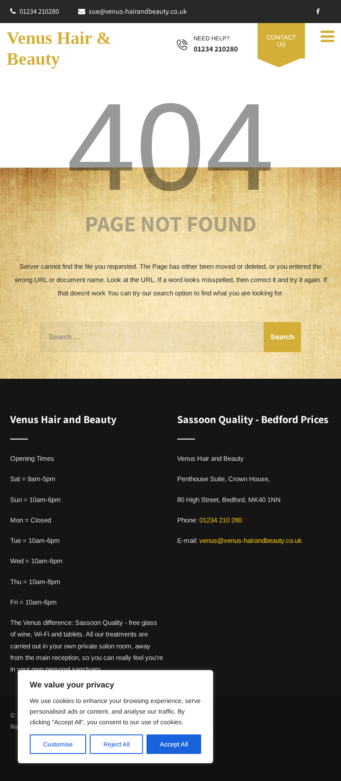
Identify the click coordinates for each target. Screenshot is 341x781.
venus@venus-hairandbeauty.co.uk (250, 540)
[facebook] (318, 11)
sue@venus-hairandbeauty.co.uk (138, 11)
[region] (115, 716)
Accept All (174, 744)
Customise (58, 744)
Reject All (116, 744)
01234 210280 (39, 11)
